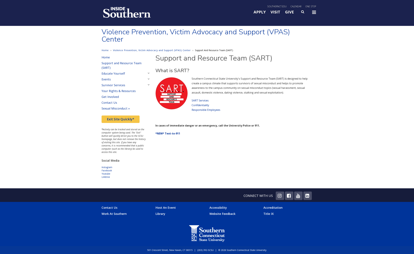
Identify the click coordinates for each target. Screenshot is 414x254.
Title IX (268, 214)
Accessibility (218, 208)
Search (303, 13)
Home (105, 50)
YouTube (298, 196)
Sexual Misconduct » (116, 108)
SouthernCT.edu (277, 6)
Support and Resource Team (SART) (122, 65)
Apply (260, 12)
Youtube (106, 173)
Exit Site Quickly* (120, 119)
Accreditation (273, 208)
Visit (275, 12)
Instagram (107, 167)
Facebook (107, 170)
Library (160, 214)
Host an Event (165, 208)
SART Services (200, 100)
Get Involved (110, 97)
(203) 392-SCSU (205, 250)
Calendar (295, 6)
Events (106, 79)
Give (289, 12)
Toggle (314, 13)
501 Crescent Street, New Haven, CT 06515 (170, 250)
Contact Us (109, 103)
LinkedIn (307, 196)
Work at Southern (114, 214)
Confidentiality (200, 105)
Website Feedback (222, 214)
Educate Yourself (113, 73)
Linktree (106, 176)
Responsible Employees (206, 110)
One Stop (310, 6)
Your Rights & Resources (119, 91)
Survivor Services (113, 85)
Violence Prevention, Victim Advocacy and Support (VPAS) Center (152, 50)
